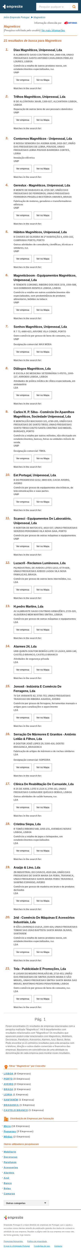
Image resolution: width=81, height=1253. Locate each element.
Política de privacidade (37, 1241)
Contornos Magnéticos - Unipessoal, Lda (43, 138)
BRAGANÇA (11, 1105)
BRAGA (8, 1089)
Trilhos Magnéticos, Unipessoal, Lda (39, 96)
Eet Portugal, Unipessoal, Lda (35, 475)
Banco (8, 1183)
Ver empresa (22, 80)
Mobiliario (10, 1152)
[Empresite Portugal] (13, 8)
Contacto (58, 1246)
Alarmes (9, 1172)
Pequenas (10, 1131)
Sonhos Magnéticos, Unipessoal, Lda (40, 326)
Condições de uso (42, 1246)
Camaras (9, 1193)
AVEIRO (8, 1084)
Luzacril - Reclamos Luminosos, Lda (40, 563)
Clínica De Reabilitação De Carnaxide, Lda (44, 784)
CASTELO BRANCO (16, 1110)
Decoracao (10, 1157)
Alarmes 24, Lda (25, 646)
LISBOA (8, 1073)
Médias (8, 1136)
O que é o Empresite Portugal (17, 1246)
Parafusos (10, 1162)
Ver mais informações (53, 30)
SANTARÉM (11, 1100)
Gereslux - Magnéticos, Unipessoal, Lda (42, 185)
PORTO (8, 1079)
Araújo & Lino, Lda (27, 867)
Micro (7, 1126)
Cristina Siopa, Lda (27, 824)
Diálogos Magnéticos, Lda (32, 368)
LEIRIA (8, 1094)
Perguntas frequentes (13, 1241)
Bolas (7, 1188)
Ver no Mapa (42, 80)
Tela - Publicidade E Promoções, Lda (40, 968)
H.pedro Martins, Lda (28, 606)
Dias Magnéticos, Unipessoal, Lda (38, 50)
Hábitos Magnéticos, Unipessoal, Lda (40, 232)
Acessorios (11, 1167)
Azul (6, 1178)
